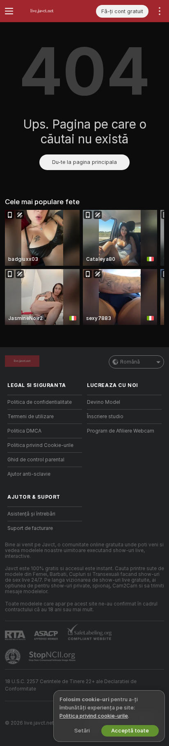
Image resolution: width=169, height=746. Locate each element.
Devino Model (103, 402)
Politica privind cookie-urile (93, 716)
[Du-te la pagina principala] (51, 11)
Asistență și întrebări (31, 514)
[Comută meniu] (9, 11)
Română (130, 362)
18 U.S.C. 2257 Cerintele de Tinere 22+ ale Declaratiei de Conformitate (71, 685)
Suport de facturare (30, 528)
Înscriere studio (105, 416)
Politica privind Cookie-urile (40, 445)
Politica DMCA (24, 431)
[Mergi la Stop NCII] (53, 656)
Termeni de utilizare (30, 416)
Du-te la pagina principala (84, 162)
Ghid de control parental (35, 460)
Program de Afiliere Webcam (120, 431)
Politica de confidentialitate (39, 402)
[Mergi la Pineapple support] (13, 656)
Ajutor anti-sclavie (28, 474)
